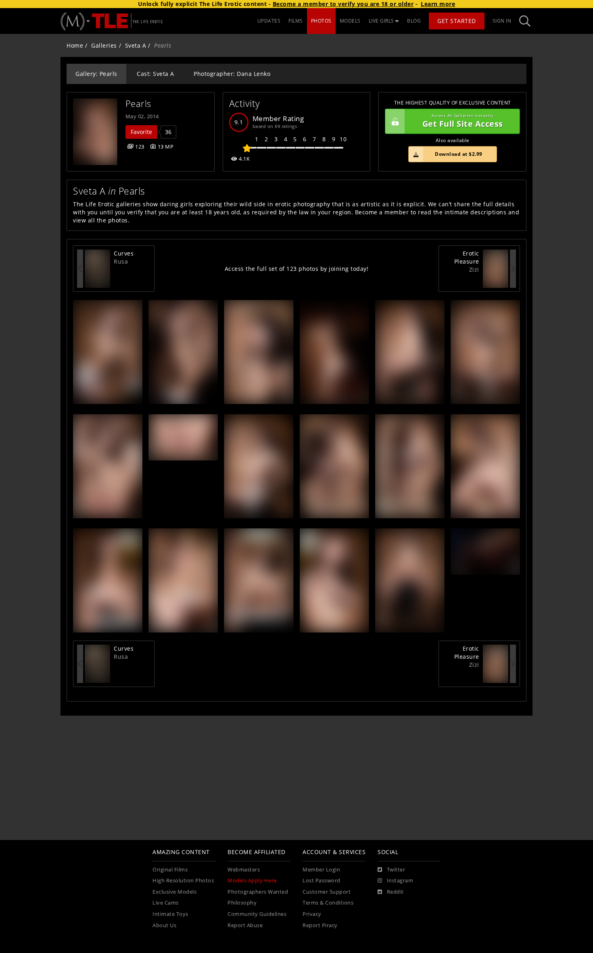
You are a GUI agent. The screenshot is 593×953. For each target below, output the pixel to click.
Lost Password (321, 880)
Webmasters (244, 869)
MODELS (350, 20)
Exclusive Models (174, 891)
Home (75, 45)
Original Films (170, 869)
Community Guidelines (257, 914)
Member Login (321, 869)
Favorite (141, 132)
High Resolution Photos (183, 880)
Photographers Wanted (258, 891)
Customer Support (327, 891)
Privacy (312, 914)
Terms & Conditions (328, 902)
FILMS (295, 20)
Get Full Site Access (462, 121)
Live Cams (165, 902)
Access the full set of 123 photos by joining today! (297, 268)
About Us (164, 925)
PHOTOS (321, 20)
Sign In (502, 20)
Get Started (456, 21)
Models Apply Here (252, 880)
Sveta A (135, 45)
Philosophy (242, 902)
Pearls (138, 103)
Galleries (104, 45)
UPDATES (269, 20)
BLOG (414, 20)
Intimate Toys (170, 914)
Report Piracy (320, 925)
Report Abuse (245, 925)
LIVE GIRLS (381, 20)
